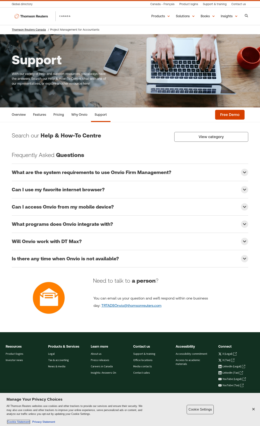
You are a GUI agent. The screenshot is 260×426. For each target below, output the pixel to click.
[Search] (246, 16)
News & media (56, 366)
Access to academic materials (188, 362)
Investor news (14, 360)
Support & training (144, 354)
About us (96, 354)
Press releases (100, 360)
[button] (161, 16)
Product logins (14, 354)
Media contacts (142, 366)
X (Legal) (227, 354)
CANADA (65, 16)
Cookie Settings (200, 409)
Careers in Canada (102, 366)
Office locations (143, 360)
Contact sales (141, 373)
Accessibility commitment (191, 354)
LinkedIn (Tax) (230, 373)
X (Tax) (226, 360)
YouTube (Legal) (232, 379)
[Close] (253, 409)
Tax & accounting (58, 360)
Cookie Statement (19, 421)
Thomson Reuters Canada (29, 29)
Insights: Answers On (103, 373)
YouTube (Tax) (230, 385)
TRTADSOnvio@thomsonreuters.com (131, 305)
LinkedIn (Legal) (231, 366)
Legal (51, 354)
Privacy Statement (43, 421)
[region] (130, 409)
